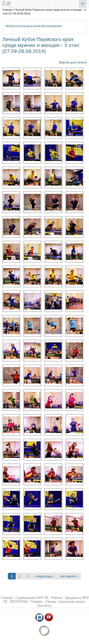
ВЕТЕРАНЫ (19, 601)
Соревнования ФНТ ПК (32, 598)
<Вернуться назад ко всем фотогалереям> (34, 26)
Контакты (44, 605)
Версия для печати (73, 62)
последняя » (69, 576)
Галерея (36, 601)
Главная (7, 9)
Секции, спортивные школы (65, 601)
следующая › (44, 576)
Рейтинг (57, 598)
